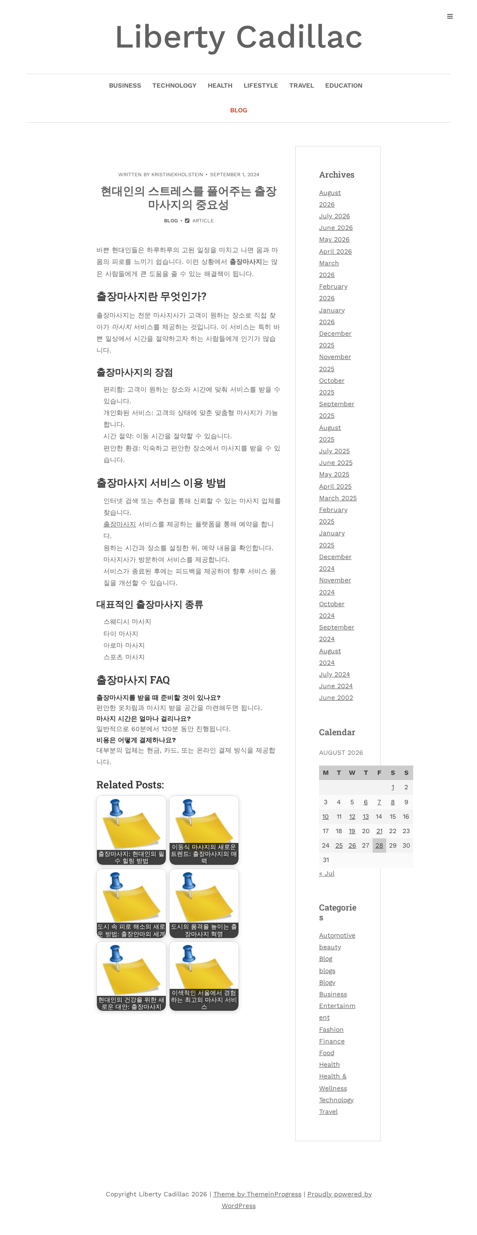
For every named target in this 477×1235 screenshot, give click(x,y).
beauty (330, 947)
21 (379, 831)
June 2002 (336, 697)
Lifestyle (261, 85)
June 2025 (336, 462)
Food (326, 1052)
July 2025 (334, 451)
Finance (332, 1041)
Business (125, 85)
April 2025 (335, 486)
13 (366, 816)
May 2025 (334, 474)
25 (339, 845)
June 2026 (336, 227)
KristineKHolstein (177, 175)
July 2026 (334, 216)
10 (325, 816)
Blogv (327, 982)
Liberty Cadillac (238, 36)
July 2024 (334, 674)
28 (379, 845)
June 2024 (336, 686)
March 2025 (338, 498)
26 (352, 845)
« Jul (326, 873)
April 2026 (335, 251)
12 (352, 816)
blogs (327, 970)
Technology (174, 85)
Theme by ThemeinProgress (257, 1194)
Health (220, 85)
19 (352, 831)
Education (343, 85)
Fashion (331, 1029)
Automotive (337, 935)
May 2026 (334, 239)
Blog (238, 110)
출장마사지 (119, 524)
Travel (301, 85)
